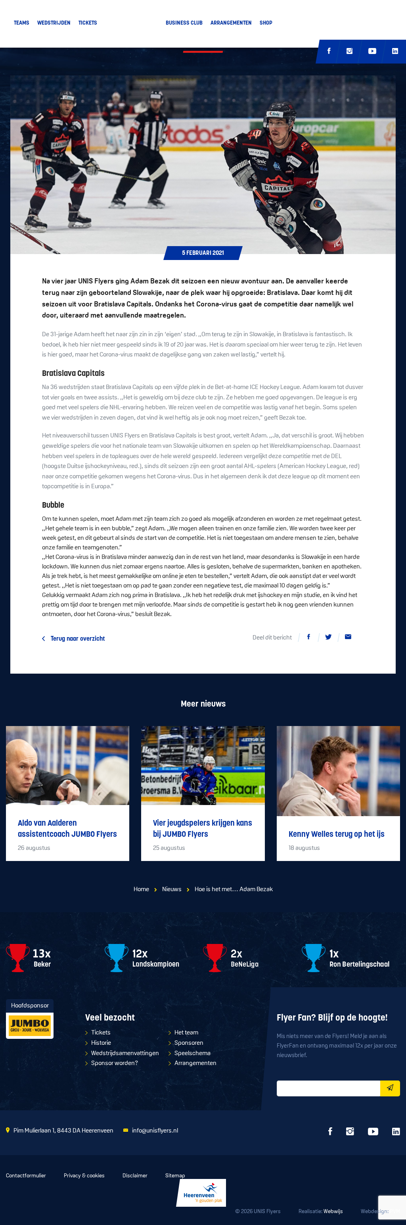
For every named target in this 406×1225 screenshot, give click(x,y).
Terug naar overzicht (78, 639)
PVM (395, 1212)
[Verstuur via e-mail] (348, 638)
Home (141, 889)
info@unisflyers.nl (155, 1131)
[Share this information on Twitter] (328, 638)
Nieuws (172, 889)
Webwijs (333, 1212)
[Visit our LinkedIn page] (395, 52)
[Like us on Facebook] (329, 52)
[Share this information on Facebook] (308, 638)
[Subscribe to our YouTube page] (372, 52)
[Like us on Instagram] (349, 52)
